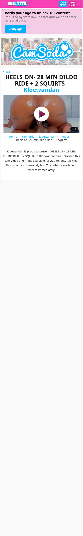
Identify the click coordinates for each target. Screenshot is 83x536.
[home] (18, 4)
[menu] (4, 3)
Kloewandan (41, 90)
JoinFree (62, 4)
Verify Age (15, 29)
